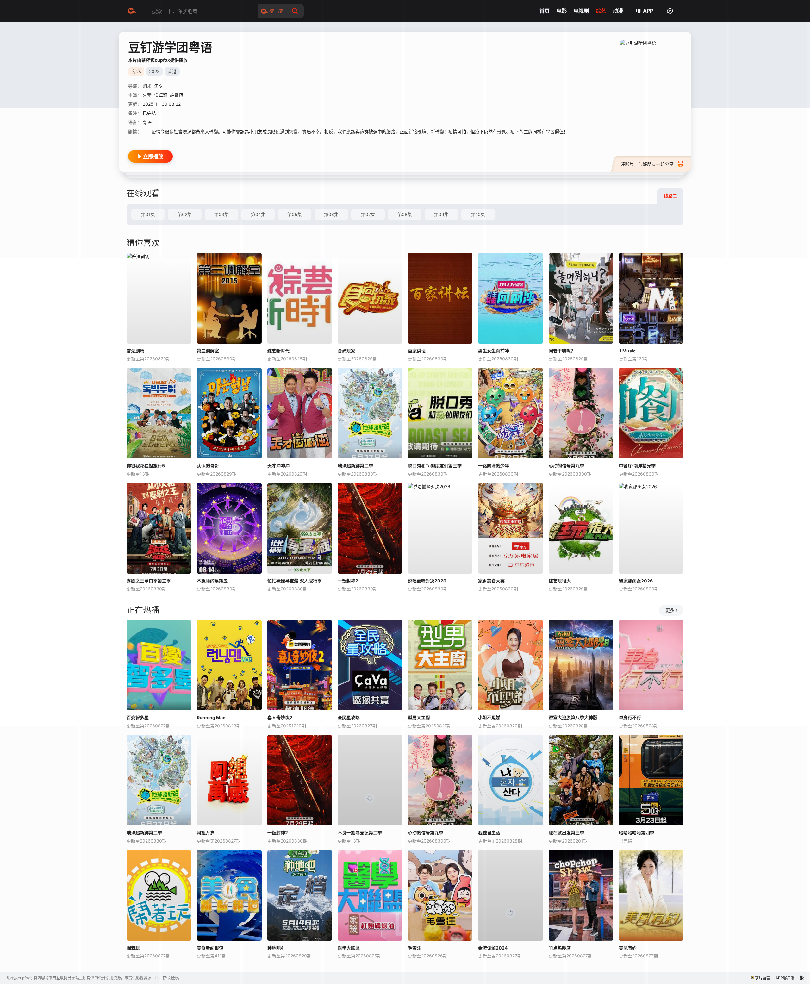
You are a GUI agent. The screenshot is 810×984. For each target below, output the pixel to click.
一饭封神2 (348, 580)
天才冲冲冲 (278, 465)
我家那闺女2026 (636, 580)
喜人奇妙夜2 (279, 717)
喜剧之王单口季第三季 (149, 580)
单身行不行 (630, 717)
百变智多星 (138, 717)
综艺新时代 (278, 350)
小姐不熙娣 (489, 717)
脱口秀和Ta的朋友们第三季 (435, 465)
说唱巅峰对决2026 (427, 580)
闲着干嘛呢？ (562, 350)
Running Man (211, 717)
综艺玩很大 (560, 580)
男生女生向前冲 (493, 350)
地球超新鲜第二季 (355, 465)
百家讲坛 (417, 350)
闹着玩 (133, 947)
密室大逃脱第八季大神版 (573, 717)
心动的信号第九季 (566, 465)
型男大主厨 (419, 717)
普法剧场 (135, 350)
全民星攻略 (349, 717)
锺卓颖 (160, 95)
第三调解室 (208, 350)
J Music (627, 350)
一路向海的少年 (493, 465)
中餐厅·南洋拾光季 (637, 465)
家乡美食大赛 (491, 580)
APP (648, 11)
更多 (669, 610)
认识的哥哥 (208, 465)
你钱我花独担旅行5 (146, 465)
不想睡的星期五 (212, 580)
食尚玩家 (346, 350)
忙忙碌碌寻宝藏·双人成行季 (294, 580)
